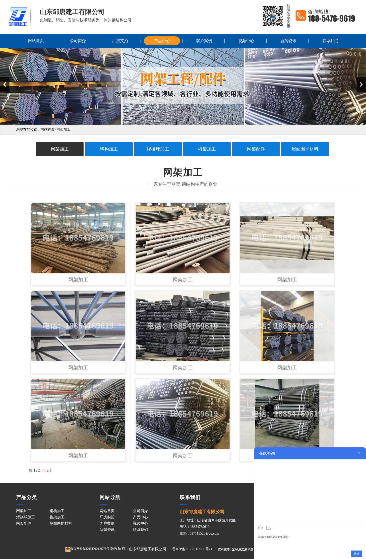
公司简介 (78, 41)
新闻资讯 (288, 41)
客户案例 (204, 41)
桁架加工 (207, 149)
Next (361, 84)
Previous (4, 84)
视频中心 (246, 41)
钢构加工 (109, 149)
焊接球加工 (158, 149)
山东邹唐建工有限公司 (147, 549)
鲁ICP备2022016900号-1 (192, 549)
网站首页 (36, 41)
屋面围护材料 (305, 149)
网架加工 (60, 149)
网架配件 (256, 149)
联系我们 (330, 41)
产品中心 (162, 41)
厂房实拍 (120, 41)
